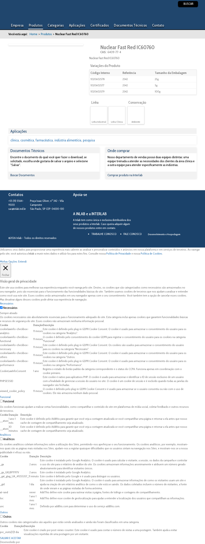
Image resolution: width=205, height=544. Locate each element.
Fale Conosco (133, 234)
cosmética (27, 140)
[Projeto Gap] (95, 204)
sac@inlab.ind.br (17, 209)
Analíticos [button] (5, 435)
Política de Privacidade (118, 253)
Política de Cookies (151, 253)
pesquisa (89, 140)
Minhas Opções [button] (8, 261)
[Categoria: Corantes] (94, 49)
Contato (158, 25)
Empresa (17, 25)
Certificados (99, 25)
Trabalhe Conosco (104, 234)
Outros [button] (4, 512)
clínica (14, 140)
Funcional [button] (5, 397)
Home (33, 34)
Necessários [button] (6, 303)
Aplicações (77, 25)
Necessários (10, 308)
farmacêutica (44, 140)
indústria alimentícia (67, 140)
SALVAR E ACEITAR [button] (10, 538)
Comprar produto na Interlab (125, 175)
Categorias (56, 25)
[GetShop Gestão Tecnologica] (175, 241)
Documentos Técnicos (130, 25)
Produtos (35, 25)
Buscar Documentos (22, 175)
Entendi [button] (22, 261)
